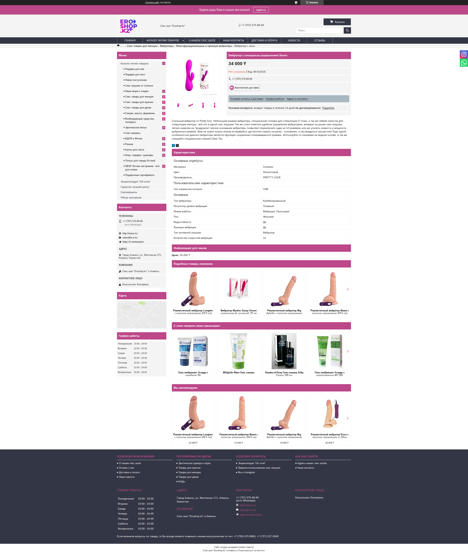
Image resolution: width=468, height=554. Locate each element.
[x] (177, 146)
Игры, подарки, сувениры (139, 155)
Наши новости (127, 477)
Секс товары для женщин (142, 45)
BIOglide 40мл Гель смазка (238, 372)
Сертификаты (129, 192)
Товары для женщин (189, 472)
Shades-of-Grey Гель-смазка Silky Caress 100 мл (284, 374)
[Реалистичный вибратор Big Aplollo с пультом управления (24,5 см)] (284, 289)
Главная (129, 40)
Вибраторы (166, 45)
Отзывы (319, 40)
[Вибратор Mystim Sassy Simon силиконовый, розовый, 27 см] (238, 289)
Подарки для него (135, 74)
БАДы (181, 481)
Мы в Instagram (246, 472)
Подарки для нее (134, 69)
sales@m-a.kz (130, 237)
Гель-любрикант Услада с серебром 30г (193, 374)
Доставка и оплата (264, 40)
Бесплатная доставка (247, 87)
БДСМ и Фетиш (133, 138)
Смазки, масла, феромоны (140, 113)
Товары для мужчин (189, 467)
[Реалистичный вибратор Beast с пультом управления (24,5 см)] (330, 289)
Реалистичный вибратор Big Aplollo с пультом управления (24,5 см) (284, 312)
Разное (129, 144)
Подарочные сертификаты (139, 175)
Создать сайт (152, 2)
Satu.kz (250, 547)
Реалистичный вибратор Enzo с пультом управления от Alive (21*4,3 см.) (330, 436)
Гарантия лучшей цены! (135, 186)
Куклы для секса (134, 149)
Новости (294, 40)
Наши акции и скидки (136, 91)
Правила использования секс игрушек (259, 467)
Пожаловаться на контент (251, 550)
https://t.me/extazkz (133, 241)
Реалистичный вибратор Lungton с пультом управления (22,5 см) (193, 312)
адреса (261, 9)
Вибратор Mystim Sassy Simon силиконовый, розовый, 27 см (239, 312)
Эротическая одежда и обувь (194, 463)
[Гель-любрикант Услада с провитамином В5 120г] (330, 351)
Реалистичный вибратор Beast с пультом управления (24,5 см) (330, 312)
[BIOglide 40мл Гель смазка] (238, 351)
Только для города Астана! (140, 160)
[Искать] (347, 30)
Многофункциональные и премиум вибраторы (204, 45)
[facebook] (173, 146)
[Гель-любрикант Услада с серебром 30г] (193, 351)
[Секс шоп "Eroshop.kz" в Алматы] (128, 35)
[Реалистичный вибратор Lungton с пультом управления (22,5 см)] (193, 289)
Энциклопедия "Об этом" (136, 181)
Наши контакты (233, 40)
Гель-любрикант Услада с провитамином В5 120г (330, 374)
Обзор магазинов (131, 197)
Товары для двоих (188, 477)
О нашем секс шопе (202, 40)
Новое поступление (136, 80)
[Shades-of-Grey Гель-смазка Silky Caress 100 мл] (284, 351)
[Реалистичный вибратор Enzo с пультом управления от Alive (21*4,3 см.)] (330, 413)
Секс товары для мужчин (139, 102)
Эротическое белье (136, 127)
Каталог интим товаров (163, 40)
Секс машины (132, 133)
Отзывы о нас (126, 467)
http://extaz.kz (130, 233)
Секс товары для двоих (138, 107)
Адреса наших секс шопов (312, 463)
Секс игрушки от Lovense (139, 85)
